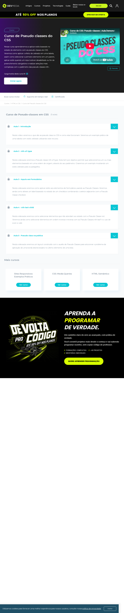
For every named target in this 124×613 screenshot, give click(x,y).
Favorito (115, 68)
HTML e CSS (16, 103)
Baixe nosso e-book (79, 6)
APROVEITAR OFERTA (96, 15)
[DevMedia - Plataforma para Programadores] (12, 5)
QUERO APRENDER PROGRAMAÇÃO (83, 361)
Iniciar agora (15, 81)
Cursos (37, 6)
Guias (68, 6)
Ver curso (23, 285)
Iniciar (98, 6)
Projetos (46, 6)
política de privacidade (91, 609)
